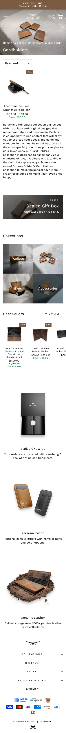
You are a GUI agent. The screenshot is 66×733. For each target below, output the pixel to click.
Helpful (32, 663)
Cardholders (35, 43)
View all (52, 314)
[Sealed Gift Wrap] (33, 414)
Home (7, 43)
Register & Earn (32, 680)
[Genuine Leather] (33, 583)
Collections (20, 43)
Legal (32, 671)
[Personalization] (33, 498)
